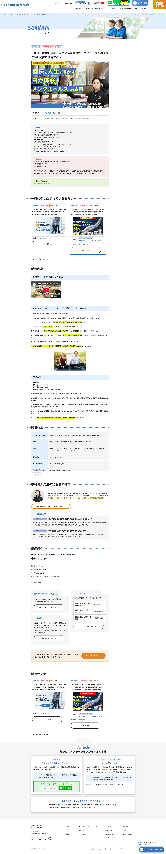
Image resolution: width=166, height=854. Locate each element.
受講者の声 (69, 834)
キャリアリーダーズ (110, 838)
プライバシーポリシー (119, 849)
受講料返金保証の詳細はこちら (43, 184)
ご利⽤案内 (58, 3)
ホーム (4, 14)
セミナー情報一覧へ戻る (40, 259)
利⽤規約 (92, 849)
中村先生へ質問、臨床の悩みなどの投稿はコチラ (52, 506)
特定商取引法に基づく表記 (104, 849)
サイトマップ (131, 849)
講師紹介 (81, 830)
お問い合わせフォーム (129, 834)
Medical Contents (110, 834)
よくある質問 (108, 830)
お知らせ (125, 830)
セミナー (10, 14)
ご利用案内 (108, 826)
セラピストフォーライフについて (88, 826)
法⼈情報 (125, 826)
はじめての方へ (83, 834)
